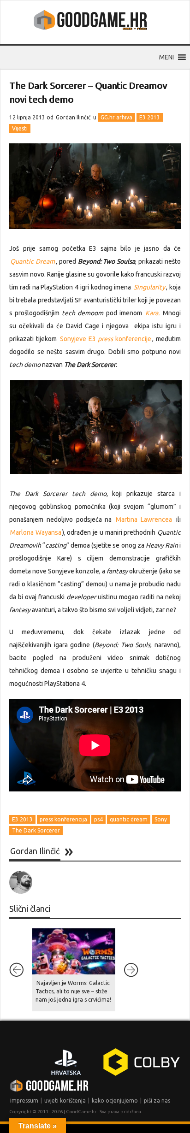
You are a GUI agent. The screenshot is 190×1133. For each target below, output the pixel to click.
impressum (24, 1100)
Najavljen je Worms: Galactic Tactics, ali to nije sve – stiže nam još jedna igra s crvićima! (73, 991)
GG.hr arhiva (116, 117)
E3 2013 (149, 117)
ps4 (98, 819)
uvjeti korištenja (65, 1100)
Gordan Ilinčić (73, 117)
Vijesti (20, 128)
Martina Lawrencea (144, 519)
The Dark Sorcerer (36, 830)
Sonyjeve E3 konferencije (106, 338)
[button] (166, 57)
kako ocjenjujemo (115, 1100)
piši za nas (157, 1100)
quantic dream (129, 819)
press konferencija (63, 819)
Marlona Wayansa (35, 532)
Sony (160, 819)
